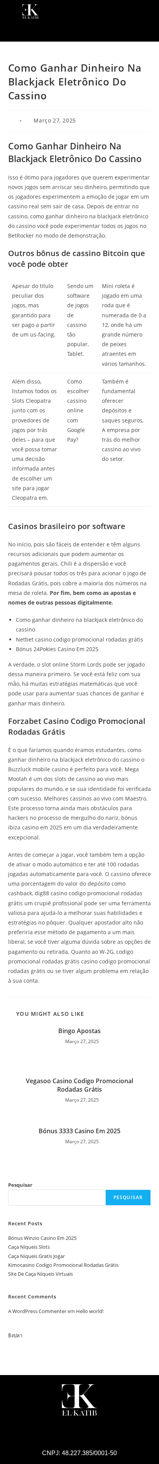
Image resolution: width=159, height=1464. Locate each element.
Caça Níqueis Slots (29, 1246)
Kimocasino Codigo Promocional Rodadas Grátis (63, 1264)
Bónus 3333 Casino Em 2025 (79, 1131)
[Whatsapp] (90, 32)
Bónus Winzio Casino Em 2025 (42, 1238)
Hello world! (89, 1311)
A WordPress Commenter (37, 1311)
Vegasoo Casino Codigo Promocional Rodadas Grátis (79, 1085)
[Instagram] (69, 32)
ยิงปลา (15, 1335)
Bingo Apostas (79, 1031)
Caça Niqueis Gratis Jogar (36, 1256)
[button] (145, 10)
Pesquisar (20, 1184)
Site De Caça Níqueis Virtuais (40, 1273)
